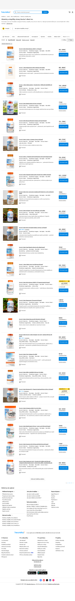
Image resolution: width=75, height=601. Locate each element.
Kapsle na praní (5, 511)
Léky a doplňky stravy (15, 16)
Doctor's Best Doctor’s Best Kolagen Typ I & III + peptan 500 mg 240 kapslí (35, 335)
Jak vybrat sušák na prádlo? (33, 494)
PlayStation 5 (54, 500)
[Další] (73, 483)
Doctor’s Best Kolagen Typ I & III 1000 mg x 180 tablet (32, 210)
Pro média (3, 548)
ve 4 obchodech (62, 51)
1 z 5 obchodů (62, 394)
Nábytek (53, 505)
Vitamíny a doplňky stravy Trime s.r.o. (10, 523)
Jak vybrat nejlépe (32, 491)
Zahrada (53, 503)
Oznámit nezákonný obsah (7, 555)
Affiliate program (41, 553)
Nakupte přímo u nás (24, 546)
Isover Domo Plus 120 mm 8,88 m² (34, 510)
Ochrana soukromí (23, 550)
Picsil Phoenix (30, 516)
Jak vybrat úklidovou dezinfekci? (34, 498)
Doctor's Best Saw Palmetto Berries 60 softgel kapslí (32, 247)
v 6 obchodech (62, 69)
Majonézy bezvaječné (7, 505)
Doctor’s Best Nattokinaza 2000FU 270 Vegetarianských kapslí (34, 282)
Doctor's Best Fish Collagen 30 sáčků (28, 354)
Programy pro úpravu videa (8, 496)
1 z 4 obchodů (62, 287)
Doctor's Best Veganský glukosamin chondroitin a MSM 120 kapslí (35, 174)
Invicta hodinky (5, 503)
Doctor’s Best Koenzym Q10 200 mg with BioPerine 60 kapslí (33, 444)
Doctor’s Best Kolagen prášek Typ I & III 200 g (30, 408)
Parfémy (53, 496)
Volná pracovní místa (6, 546)
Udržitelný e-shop (60, 550)
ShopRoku (58, 542)
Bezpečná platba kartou (24, 553)
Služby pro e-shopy (42, 544)
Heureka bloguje (5, 550)
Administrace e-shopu (43, 540)
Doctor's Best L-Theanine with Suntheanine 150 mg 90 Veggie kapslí (35, 156)
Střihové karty (5, 501)
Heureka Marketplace (42, 546)
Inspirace (58, 548)
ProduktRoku (59, 544)
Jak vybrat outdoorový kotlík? (33, 496)
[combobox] (28, 12)
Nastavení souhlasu (23, 548)
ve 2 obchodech (62, 141)
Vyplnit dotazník (37, 567)
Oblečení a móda (55, 507)
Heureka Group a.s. (31, 584)
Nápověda (40, 557)
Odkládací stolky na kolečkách (9, 507)
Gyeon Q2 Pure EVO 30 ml (32, 514)
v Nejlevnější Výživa (63, 445)
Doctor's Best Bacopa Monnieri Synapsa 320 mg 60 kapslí (33, 121)
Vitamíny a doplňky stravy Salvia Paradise (11, 520)
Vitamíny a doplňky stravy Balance (10, 518)
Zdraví (8, 16)
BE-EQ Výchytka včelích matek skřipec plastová (37, 512)
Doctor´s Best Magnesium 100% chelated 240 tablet (32, 67)
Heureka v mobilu (23, 542)
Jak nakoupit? (22, 540)
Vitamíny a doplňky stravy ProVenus (10, 521)
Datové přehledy (41, 550)
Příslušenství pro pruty (7, 494)
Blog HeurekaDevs (5, 553)
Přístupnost (4, 557)
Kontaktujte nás (37, 562)
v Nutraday (61, 301)
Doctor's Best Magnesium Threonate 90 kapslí (30, 300)
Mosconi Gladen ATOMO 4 (32, 504)
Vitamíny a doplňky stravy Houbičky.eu (11, 525)
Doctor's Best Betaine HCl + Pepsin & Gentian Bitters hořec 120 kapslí (36, 389)
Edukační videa (41, 555)
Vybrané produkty (32, 502)
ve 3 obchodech (62, 177)
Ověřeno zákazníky (60, 540)
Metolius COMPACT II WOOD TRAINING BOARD (37, 506)
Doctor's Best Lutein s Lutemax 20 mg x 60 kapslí (31, 139)
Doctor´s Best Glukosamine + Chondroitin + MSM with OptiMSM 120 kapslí (35, 85)
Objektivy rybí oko (6, 509)
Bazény (53, 498)
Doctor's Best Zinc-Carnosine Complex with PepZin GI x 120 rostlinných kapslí (36, 192)
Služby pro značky (42, 548)
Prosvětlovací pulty (6, 500)
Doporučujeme (55, 491)
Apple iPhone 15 (55, 494)
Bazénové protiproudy (7, 498)
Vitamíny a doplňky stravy (26, 16)
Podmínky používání (5, 544)
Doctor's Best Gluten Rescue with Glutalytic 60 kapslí (32, 319)
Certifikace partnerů (60, 546)
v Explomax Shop (62, 104)
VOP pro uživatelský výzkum (25, 555)
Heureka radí (22, 544)
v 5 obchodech (62, 213)
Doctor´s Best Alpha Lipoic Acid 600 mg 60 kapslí (31, 264)
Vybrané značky (6, 515)
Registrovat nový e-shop (43, 542)
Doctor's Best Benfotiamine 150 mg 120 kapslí (30, 103)
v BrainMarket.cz (62, 194)
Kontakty (3, 542)
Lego (52, 501)
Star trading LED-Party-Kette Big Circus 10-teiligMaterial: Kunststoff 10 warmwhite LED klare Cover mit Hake (37, 508)
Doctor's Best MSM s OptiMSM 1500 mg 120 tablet (31, 372)
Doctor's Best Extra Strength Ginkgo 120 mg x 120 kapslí (33, 227)
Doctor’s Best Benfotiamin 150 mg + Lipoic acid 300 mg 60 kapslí (34, 426)
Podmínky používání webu (53, 584)
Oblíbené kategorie (7, 491)
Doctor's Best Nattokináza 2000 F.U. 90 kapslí (30, 49)
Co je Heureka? (4, 540)
